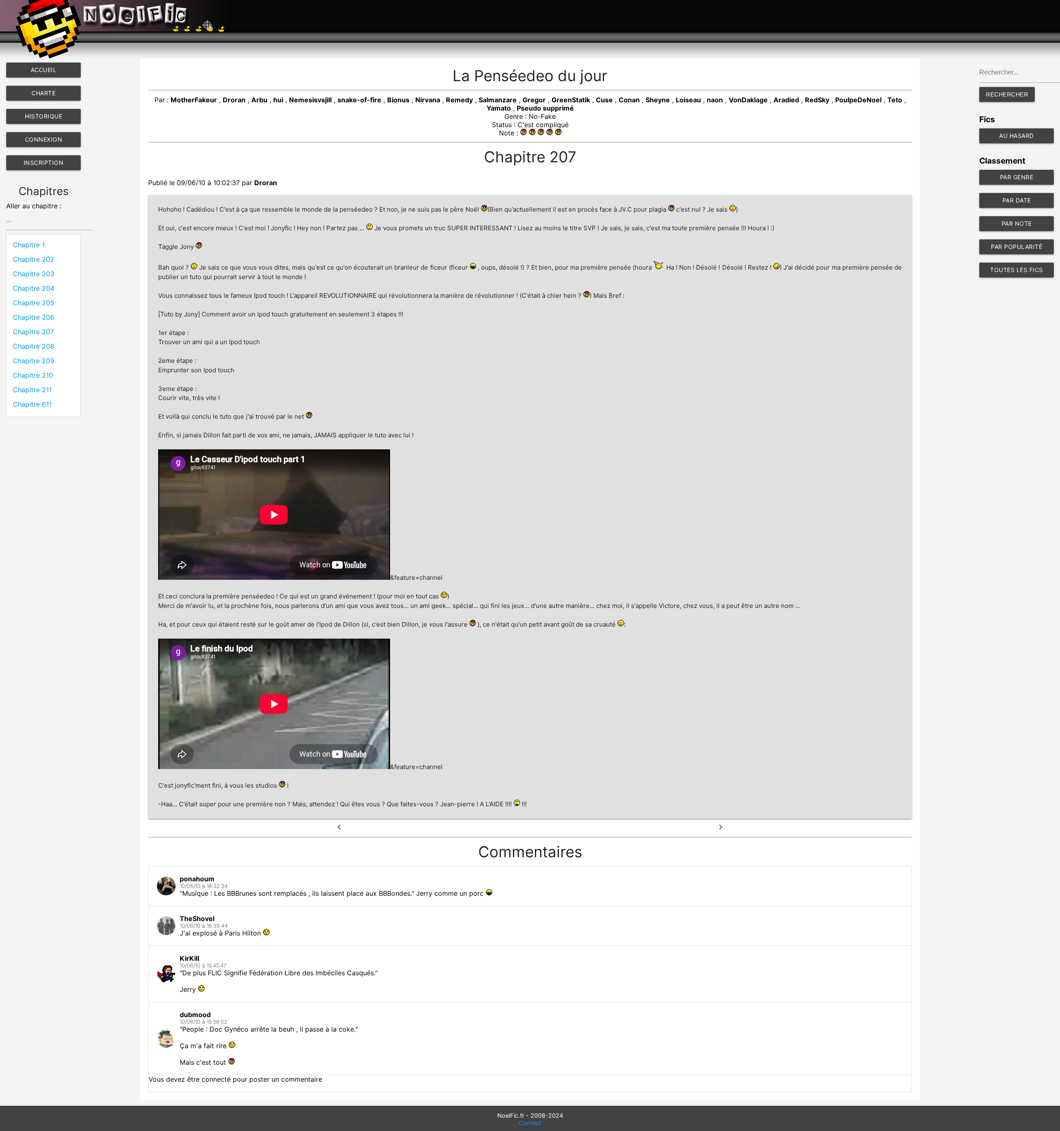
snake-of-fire (359, 100)
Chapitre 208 (33, 346)
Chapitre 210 (33, 375)
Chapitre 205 (33, 303)
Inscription (44, 162)
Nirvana (427, 100)
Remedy (459, 100)
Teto (894, 100)
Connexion (44, 139)
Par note (1017, 223)
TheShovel (197, 918)
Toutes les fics (1016, 269)
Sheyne (658, 100)
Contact (530, 1123)
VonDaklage (748, 100)
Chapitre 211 (32, 390)
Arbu (259, 100)
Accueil (44, 69)
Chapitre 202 (33, 259)
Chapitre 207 (33, 332)
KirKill (189, 958)
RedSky (817, 100)
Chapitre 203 (33, 274)
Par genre (1017, 177)
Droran (234, 100)
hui (278, 100)
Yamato (499, 108)
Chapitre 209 (33, 361)
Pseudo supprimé (545, 108)
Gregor (534, 100)
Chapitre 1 (29, 245)
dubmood (195, 1014)
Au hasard (1016, 135)
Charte (43, 92)
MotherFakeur (194, 100)
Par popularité (1016, 246)
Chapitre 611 (32, 404)
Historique (43, 116)
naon (715, 100)
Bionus (398, 100)
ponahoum (197, 879)
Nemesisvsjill (310, 100)
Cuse (604, 100)
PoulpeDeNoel (858, 100)
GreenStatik (571, 100)
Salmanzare (498, 100)
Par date (1016, 200)
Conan (629, 100)
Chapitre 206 (33, 317)
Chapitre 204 (33, 288)
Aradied (786, 100)
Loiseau (688, 100)
